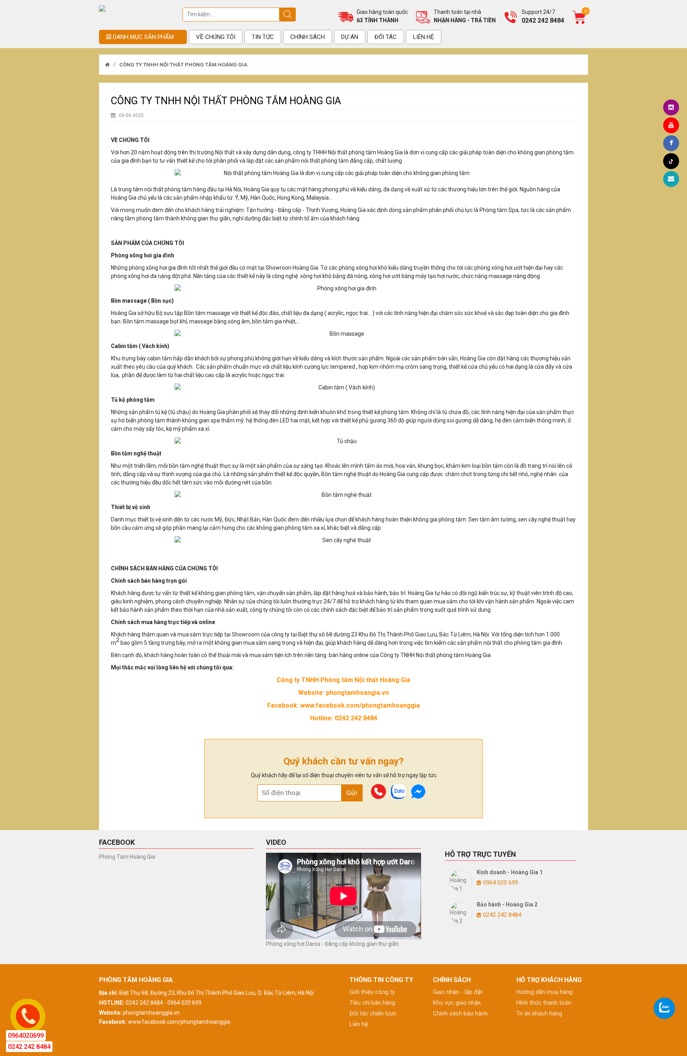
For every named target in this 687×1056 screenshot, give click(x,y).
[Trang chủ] (107, 65)
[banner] (102, 8)
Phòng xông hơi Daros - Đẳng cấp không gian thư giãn (332, 944)
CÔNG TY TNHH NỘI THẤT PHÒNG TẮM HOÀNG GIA (182, 65)
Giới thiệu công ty (372, 992)
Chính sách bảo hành (460, 1013)
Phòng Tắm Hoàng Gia (127, 857)
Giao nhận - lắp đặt (458, 992)
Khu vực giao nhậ (455, 1002)
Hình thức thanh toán (543, 1002)
